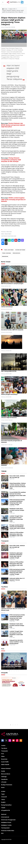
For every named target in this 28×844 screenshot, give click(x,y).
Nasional (3, 814)
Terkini (3, 745)
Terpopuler (5, 541)
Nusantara (4, 759)
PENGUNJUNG (16, 253)
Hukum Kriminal (5, 768)
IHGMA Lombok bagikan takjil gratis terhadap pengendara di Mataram (13, 199)
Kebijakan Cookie (6, 825)
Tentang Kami (5, 828)
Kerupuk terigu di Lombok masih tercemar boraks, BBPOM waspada (12, 328)
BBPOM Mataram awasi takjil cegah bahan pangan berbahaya (12, 393)
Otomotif (4, 797)
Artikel (3, 791)
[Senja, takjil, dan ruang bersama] (11, 342)
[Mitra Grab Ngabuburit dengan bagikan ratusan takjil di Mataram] (14, 408)
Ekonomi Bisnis (5, 774)
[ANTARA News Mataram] (15, 2)
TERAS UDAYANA (6, 253)
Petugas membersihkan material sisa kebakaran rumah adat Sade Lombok (17, 526)
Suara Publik (4, 762)
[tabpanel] (14, 661)
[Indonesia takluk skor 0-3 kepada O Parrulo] (4, 580)
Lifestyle (3, 782)
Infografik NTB (5, 810)
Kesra (2, 787)
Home (6, 9)
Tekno (3, 799)
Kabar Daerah (5, 764)
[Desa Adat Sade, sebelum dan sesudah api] (4, 478)
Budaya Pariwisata (6, 784)
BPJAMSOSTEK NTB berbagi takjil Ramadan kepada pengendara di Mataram (11, 440)
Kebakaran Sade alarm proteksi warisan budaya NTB (16, 510)
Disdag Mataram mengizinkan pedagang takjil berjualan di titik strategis (11, 159)
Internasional (5, 817)
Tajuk (3, 794)
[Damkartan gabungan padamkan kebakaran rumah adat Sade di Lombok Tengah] (4, 555)
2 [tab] (11, 671)
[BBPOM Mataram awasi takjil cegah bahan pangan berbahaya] (14, 385)
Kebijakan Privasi (6, 822)
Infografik (4, 672)
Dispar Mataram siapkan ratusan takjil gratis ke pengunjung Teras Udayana (13, 11)
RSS (2, 833)
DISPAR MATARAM (20, 249)
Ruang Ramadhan (6, 805)
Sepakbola (4, 779)
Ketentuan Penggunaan (8, 819)
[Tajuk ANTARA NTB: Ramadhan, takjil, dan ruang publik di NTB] (14, 361)
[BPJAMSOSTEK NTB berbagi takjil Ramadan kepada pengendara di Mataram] (14, 431)
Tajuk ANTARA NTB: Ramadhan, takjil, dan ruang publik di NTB (12, 370)
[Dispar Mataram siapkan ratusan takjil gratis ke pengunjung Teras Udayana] (14, 599)
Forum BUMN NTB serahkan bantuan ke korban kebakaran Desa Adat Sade (17, 494)
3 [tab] (14, 671)
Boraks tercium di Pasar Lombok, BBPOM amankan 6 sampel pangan (12, 282)
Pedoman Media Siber (7, 830)
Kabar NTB (12, 9)
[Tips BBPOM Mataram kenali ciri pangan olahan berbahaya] (14, 297)
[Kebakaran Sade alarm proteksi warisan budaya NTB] (4, 511)
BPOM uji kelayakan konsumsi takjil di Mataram (13, 464)
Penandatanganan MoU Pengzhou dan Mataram (12, 665)
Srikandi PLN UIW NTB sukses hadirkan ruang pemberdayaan (16, 642)
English (3, 802)
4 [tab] (16, 671)
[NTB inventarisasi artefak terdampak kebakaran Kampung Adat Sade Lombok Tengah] (4, 502)
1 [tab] (9, 671)
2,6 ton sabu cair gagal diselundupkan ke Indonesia (14, 720)
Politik (3, 771)
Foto (2, 649)
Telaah (3, 807)
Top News (4, 587)
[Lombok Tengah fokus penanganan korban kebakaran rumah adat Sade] (4, 518)
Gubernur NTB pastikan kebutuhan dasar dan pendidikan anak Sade (16, 534)
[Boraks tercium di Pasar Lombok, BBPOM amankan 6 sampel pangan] (14, 274)
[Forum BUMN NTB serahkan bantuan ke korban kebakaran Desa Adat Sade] (4, 494)
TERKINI (3, 471)
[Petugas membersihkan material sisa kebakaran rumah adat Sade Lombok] (4, 527)
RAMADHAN (5, 256)
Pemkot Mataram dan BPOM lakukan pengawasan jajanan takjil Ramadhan (13, 125)
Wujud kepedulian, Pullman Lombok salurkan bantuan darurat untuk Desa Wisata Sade (13, 608)
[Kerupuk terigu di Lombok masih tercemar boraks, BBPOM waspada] (14, 320)
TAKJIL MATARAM (9, 249)
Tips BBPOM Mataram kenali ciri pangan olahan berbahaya (13, 305)
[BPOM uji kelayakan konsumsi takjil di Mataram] (14, 456)
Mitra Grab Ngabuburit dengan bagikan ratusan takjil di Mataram (13, 416)
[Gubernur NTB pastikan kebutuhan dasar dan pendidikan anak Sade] (4, 534)
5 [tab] (18, 671)
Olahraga (4, 776)
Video (3, 756)
